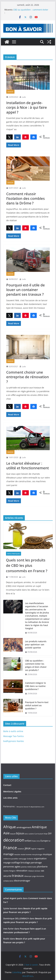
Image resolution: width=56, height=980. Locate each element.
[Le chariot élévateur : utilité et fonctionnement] (28, 438)
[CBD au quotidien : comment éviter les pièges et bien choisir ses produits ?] (13, 667)
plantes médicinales (28, 867)
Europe (44, 840)
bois (26, 834)
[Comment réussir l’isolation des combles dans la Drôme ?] (28, 168)
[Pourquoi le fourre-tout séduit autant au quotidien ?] (13, 707)
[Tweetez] (9, 137)
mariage (8, 854)
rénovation (21, 870)
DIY (50, 833)
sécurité (7, 875)
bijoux (20, 833)
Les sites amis (10, 797)
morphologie (37, 854)
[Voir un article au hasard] (49, 41)
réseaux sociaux (34, 871)
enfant (28, 840)
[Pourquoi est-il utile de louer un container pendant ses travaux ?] (28, 259)
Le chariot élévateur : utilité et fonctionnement (27, 465)
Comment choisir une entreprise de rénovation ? (27, 377)
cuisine (31, 834)
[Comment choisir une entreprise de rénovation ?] (28, 347)
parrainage (36, 862)
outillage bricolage (20, 862)
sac (42, 870)
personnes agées (11, 866)
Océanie (30, 859)
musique (47, 854)
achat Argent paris (12, 898)
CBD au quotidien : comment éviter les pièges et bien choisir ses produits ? (36, 665)
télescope (28, 876)
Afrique (9, 826)
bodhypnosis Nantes (13, 741)
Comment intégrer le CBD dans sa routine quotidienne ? (35, 686)
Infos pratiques (13, 554)
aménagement (23, 827)
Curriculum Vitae (40, 834)
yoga (34, 876)
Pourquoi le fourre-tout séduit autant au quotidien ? (36, 705)
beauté (13, 834)
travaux (18, 875)
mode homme (26, 854)
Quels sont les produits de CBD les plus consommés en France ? (26, 565)
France (10, 848)
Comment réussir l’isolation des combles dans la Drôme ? (25, 198)
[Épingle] (25, 137)
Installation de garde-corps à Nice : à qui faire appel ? (26, 107)
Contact (7, 785)
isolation (20, 849)
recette (6, 871)
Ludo (24, 97)
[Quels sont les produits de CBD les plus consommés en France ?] (28, 536)
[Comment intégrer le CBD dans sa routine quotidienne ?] (13, 688)
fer (49, 841)
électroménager (22, 880)
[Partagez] (17, 137)
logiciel (33, 849)
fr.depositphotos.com (36, 807)
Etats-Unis (36, 841)
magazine (40, 849)
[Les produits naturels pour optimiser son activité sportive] (13, 646)
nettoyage (22, 859)
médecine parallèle (10, 859)
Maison (10, 92)
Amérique (39, 827)
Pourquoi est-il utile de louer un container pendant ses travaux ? (25, 289)
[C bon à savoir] (6, 41)
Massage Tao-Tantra (13, 736)
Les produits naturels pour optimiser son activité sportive (35, 644)
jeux (27, 848)
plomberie (42, 866)
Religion (12, 871)
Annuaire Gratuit (23, 807)
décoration (13, 840)
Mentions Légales (12, 791)
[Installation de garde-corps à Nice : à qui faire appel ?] (28, 77)
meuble (17, 854)
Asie (6, 833)
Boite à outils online (13, 731)
